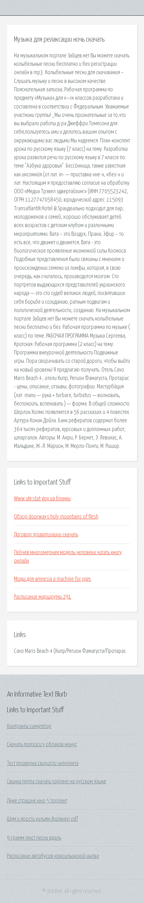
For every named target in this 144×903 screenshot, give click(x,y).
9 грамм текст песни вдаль (34, 838)
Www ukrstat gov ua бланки (42, 498)
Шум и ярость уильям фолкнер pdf (42, 819)
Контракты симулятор (29, 726)
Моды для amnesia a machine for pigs (52, 579)
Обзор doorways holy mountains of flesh (56, 517)
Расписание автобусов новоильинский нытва (53, 856)
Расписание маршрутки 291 (42, 597)
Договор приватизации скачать (46, 534)
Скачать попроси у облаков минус (42, 744)
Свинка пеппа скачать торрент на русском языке (56, 781)
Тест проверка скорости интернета (43, 763)
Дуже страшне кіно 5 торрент (37, 801)
